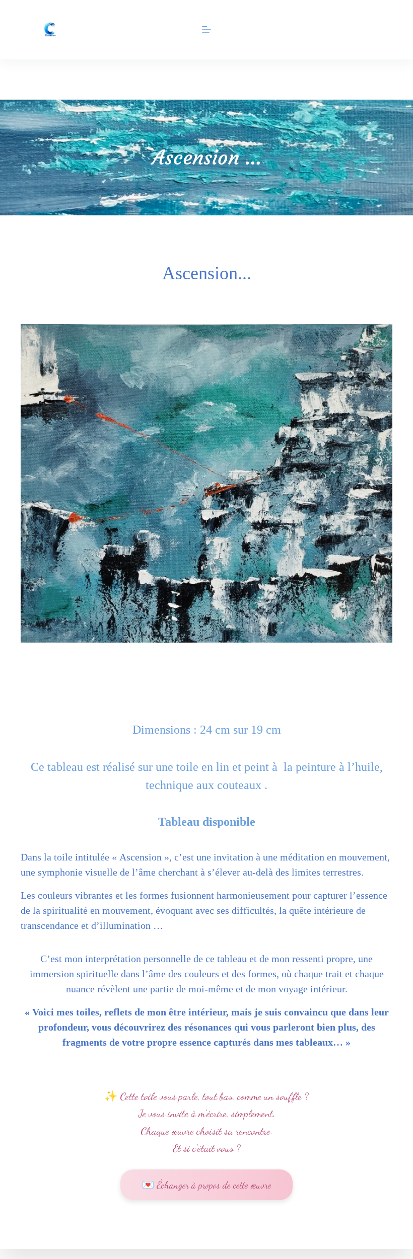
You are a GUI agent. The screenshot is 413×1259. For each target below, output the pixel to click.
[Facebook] (51, 79)
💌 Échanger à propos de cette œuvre (206, 1185)
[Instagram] (26, 79)
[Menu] (206, 29)
